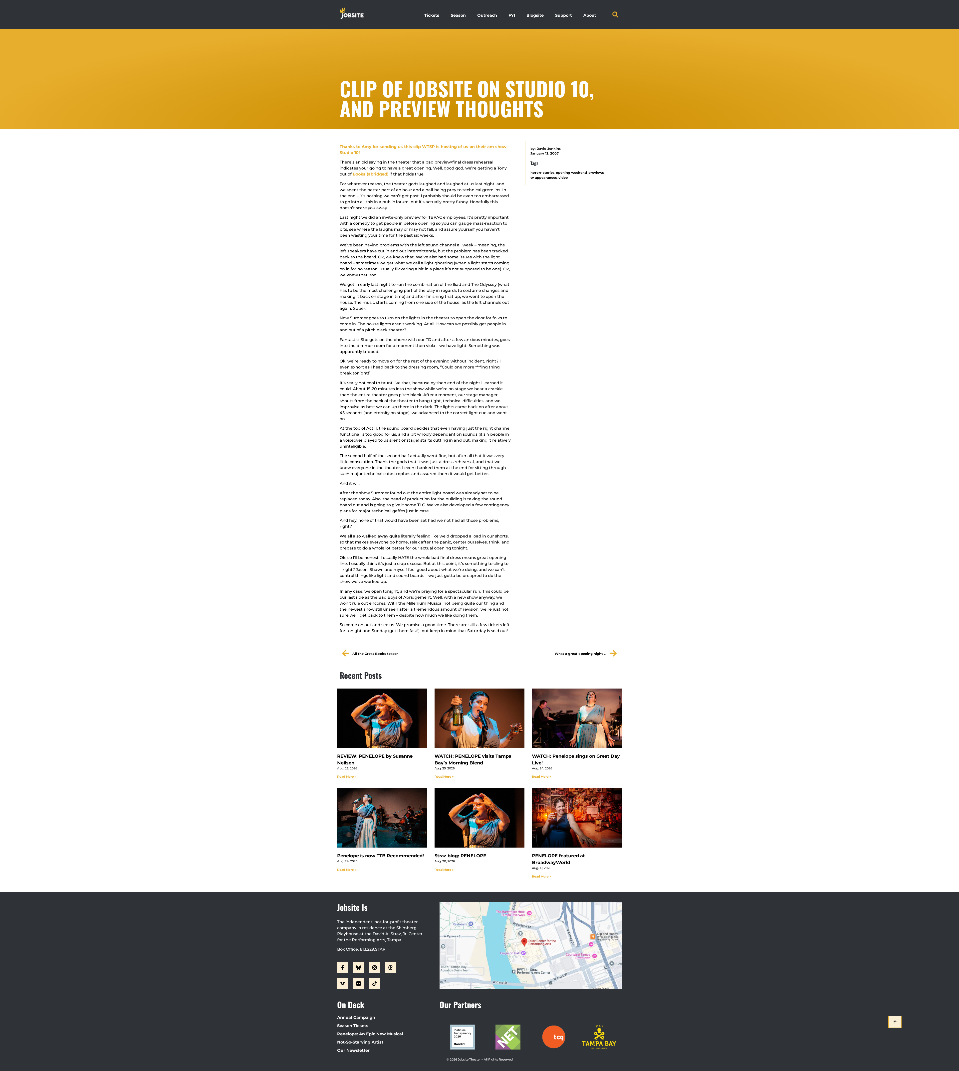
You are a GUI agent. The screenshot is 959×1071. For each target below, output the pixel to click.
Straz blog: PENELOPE (460, 856)
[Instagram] (374, 967)
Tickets (431, 15)
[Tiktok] (374, 983)
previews (596, 173)
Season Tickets (352, 1025)
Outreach (487, 15)
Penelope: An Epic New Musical (370, 1034)
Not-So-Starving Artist (360, 1042)
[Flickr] (358, 983)
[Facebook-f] (342, 967)
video (563, 177)
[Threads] (390, 967)
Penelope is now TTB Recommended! (380, 856)
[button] (615, 14)
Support (563, 15)
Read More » (346, 776)
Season (458, 15)
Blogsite (535, 15)
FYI (511, 15)
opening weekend (571, 173)
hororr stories (542, 173)
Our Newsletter (353, 1050)
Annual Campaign (356, 1017)
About (589, 15)
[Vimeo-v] (342, 983)
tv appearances (543, 177)
